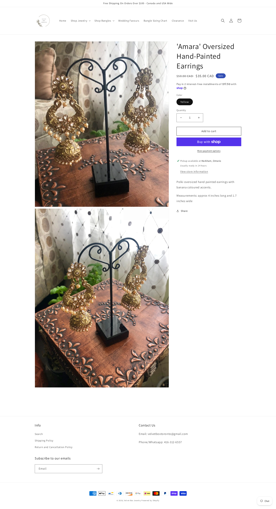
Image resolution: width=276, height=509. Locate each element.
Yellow (184, 102)
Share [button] (184, 211)
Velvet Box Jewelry (132, 500)
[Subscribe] (98, 468)
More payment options (208, 150)
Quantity (181, 110)
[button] (80, 21)
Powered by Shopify (150, 500)
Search (39, 434)
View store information (194, 171)
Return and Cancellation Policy (53, 447)
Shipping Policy (44, 440)
